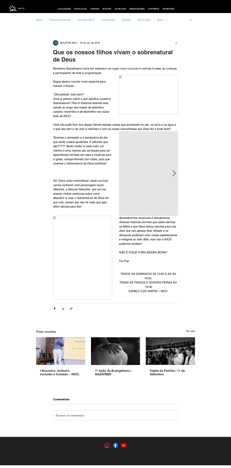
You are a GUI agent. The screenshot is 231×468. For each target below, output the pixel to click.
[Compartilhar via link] (71, 308)
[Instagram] (107, 445)
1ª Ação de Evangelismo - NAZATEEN (113, 372)
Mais (160, 19)
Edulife (126, 19)
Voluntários (108, 19)
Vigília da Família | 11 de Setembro (167, 372)
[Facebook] (115, 445)
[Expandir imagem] (148, 173)
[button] (64, 9)
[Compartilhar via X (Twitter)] (62, 308)
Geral (39, 19)
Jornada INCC (86, 19)
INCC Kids (143, 19)
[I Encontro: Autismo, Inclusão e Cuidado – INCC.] (60, 351)
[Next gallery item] (174, 173)
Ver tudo (190, 331)
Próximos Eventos (60, 19)
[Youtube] (123, 445)
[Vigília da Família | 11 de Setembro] (170, 351)
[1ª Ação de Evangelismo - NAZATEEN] (115, 351)
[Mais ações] (176, 43)
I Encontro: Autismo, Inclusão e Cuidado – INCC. (60, 372)
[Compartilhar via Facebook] (54, 308)
